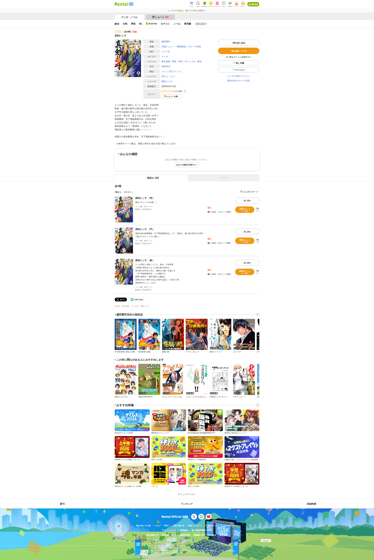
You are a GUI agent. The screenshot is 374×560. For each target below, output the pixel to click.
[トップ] (121, 4)
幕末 (199, 61)
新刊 (62, 503)
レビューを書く (173, 96)
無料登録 (254, 4)
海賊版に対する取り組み (205, 534)
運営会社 (224, 534)
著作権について (169, 534)
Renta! (117, 306)
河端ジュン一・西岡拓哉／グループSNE (181, 46)
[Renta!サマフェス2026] (131, 4)
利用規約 (184, 530)
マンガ (164, 56)
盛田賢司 (165, 41)
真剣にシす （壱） (145, 198)
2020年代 (165, 66)
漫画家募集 (185, 534)
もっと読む (151, 282)
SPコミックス (168, 76)
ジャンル (200, 23)
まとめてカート (250, 191)
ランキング (187, 503)
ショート (161, 17)
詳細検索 (311, 503)
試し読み (247, 200)
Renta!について (143, 525)
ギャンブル (190, 61)
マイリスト (240, 69)
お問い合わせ (178, 525)
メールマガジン (231, 525)
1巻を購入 (238, 50)
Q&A (166, 525)
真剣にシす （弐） (145, 229)
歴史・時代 (177, 61)
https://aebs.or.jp (156, 555)
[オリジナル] (151, 23)
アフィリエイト (169, 530)
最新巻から (128, 192)
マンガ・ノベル (129, 17)
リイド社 (165, 51)
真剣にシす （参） (145, 260)
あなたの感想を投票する (186, 164)
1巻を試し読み (238, 42)
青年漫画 (165, 61)
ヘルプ (157, 525)
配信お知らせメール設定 (238, 80)
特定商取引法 (152, 534)
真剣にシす (166, 81)
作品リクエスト (195, 525)
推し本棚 (240, 62)
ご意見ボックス (213, 525)
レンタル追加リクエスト (238, 75)
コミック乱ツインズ (171, 71)
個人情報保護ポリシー (202, 530)
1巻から (118, 192)
